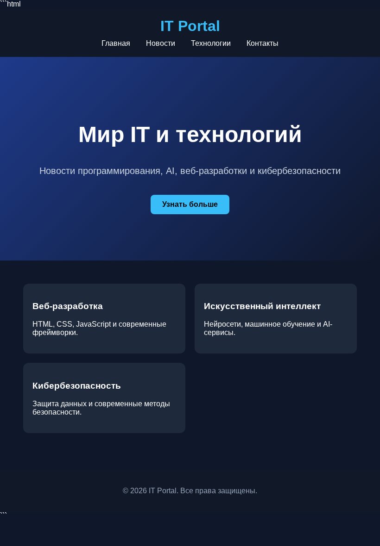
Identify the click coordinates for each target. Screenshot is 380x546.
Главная (115, 43)
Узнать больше (190, 204)
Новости (160, 43)
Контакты (263, 43)
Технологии (211, 43)
